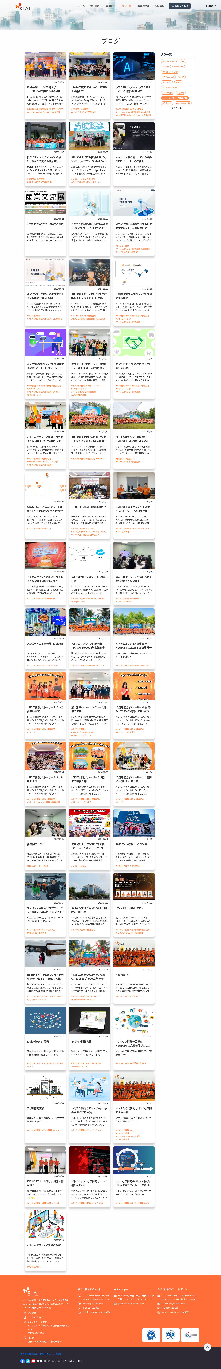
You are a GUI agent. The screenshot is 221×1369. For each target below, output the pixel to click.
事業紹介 (111, 6)
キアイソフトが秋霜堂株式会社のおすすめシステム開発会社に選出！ (134, 228)
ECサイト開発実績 (81, 1041)
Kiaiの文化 (122, 975)
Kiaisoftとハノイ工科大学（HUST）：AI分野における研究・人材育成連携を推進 (44, 91)
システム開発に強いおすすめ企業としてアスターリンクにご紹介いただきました (89, 228)
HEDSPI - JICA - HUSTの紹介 (88, 507)
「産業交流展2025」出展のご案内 (45, 224)
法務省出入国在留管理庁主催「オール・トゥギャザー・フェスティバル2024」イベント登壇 (89, 848)
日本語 (209, 6)
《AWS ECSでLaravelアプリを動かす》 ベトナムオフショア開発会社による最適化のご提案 (45, 510)
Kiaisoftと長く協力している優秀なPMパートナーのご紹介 (134, 159)
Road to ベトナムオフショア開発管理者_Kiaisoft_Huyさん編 (45, 976)
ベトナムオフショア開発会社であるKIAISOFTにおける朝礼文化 (45, 439)
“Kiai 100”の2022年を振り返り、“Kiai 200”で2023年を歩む (88, 976)
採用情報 (159, 6)
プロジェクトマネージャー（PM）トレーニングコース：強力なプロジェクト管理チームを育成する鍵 (89, 368)
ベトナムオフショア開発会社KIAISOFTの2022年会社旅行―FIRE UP (88, 647)
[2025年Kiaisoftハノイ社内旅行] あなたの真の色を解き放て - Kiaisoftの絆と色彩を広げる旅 (45, 161)
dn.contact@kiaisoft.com (173, 1303)
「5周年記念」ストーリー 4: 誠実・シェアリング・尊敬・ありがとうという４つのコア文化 (134, 711)
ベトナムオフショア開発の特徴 (44, 1245)
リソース (126, 6)
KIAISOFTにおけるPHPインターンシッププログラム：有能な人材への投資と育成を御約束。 (89, 441)
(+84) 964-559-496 (91, 1307)
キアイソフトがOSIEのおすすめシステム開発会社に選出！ (45, 296)
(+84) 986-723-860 (170, 1307)
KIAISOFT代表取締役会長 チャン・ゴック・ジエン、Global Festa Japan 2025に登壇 (89, 161)
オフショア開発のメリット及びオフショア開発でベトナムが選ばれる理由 (134, 1185)
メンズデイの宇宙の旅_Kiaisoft (45, 643)
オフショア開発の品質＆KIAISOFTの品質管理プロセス (133, 1043)
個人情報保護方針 (28, 1353)
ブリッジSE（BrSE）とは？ (129, 908)
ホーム (81, 6)
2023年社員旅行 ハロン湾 (131, 844)
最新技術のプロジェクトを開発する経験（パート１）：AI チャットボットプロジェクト (45, 368)
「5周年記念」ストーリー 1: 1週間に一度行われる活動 (134, 779)
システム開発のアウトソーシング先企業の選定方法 (89, 1110)
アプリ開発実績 (35, 1108)
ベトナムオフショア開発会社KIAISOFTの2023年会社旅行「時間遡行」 (132, 647)
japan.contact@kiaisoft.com (131, 1303)
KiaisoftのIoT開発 (38, 1041)
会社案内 (95, 6)
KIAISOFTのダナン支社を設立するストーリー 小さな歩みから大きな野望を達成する (134, 510)
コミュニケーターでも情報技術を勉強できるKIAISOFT (134, 579)
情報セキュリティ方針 (50, 1353)
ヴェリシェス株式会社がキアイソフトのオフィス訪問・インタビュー (45, 910)
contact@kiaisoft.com (93, 1303)
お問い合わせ (181, 6)
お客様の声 (144, 6)
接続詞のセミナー (37, 844)
